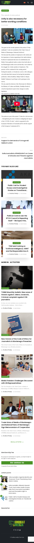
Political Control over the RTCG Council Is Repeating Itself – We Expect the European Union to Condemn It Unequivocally (17, 218)
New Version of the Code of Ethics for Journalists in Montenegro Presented (16, 340)
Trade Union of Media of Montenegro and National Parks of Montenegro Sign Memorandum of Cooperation (16, 425)
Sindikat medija (13, 193)
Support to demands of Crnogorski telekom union (15, 141)
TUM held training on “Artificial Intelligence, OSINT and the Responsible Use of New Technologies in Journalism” (17, 248)
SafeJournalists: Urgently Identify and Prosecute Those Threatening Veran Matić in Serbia (20, 479)
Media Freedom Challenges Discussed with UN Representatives (16, 382)
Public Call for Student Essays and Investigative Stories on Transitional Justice (17, 188)
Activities (5, 10)
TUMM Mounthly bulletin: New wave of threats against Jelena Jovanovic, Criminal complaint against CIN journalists (16, 296)
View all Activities (16, 442)
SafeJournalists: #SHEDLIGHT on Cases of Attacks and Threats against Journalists (17, 155)
